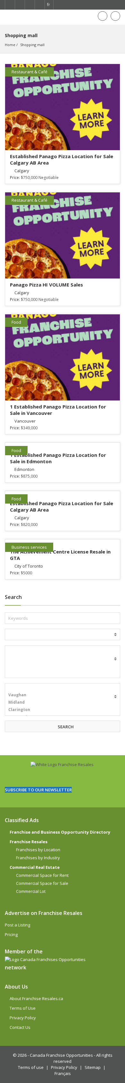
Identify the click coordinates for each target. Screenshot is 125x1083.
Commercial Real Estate (35, 867)
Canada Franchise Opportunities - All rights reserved (71, 1058)
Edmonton (24, 469)
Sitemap (93, 1067)
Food (16, 322)
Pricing (11, 934)
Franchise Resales (28, 842)
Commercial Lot (31, 891)
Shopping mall (32, 44)
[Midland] (62, 702)
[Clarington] (62, 709)
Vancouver (25, 421)
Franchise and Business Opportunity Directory (60, 832)
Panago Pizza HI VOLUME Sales (46, 284)
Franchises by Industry (38, 858)
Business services (29, 547)
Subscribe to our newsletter (38, 790)
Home (10, 44)
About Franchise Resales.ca (36, 998)
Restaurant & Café (29, 72)
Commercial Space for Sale (42, 883)
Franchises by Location (38, 850)
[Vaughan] (62, 695)
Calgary (21, 171)
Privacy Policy (23, 1018)
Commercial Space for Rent (42, 875)
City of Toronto (28, 566)
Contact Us (20, 1027)
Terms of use (31, 1067)
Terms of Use (23, 1008)
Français (62, 1073)
